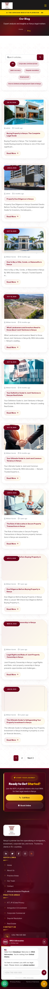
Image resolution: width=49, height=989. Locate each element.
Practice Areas (13, 876)
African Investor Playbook (18, 891)
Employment (24, 77)
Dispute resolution (32, 70)
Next (30, 758)
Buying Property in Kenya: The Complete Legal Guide (23, 134)
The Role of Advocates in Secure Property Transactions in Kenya (24, 525)
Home (21, 29)
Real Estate (11, 924)
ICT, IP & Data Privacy (15, 903)
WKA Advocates (28, 978)
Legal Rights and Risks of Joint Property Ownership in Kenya (23, 656)
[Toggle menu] (45, 5)
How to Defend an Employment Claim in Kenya (24, 84)
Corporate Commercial (16, 913)
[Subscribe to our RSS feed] (31, 853)
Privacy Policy (15, 982)
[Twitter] (12, 853)
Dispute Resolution (14, 918)
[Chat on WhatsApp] (4, 983)
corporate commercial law (28, 64)
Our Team (11, 881)
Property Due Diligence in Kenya (20, 199)
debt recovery (15, 70)
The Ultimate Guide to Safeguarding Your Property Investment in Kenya (24, 721)
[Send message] (44, 972)
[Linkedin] (6, 853)
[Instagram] (25, 853)
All (13, 64)
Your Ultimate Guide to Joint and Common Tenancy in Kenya (24, 459)
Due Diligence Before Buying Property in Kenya (23, 590)
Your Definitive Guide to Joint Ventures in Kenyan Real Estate (24, 394)
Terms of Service (32, 982)
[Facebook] (18, 853)
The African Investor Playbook (25, 12)
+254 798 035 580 (18, 935)
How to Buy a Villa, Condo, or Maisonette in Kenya (24, 263)
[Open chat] (44, 984)
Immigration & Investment (17, 908)
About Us (10, 870)
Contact (10, 886)
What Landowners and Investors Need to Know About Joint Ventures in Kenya (23, 328)
